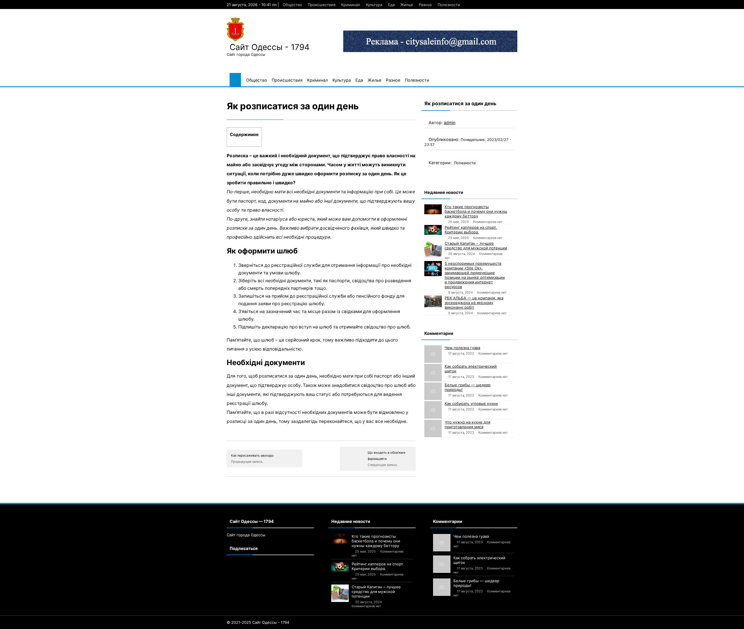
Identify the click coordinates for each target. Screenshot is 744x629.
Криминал (350, 4)
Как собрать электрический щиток (471, 368)
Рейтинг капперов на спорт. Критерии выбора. (471, 229)
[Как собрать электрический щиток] (433, 372)
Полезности (449, 4)
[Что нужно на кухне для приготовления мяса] (433, 428)
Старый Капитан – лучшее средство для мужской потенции (476, 245)
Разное (425, 4)
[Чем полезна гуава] (433, 354)
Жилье (406, 4)
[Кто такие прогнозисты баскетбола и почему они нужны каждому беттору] (433, 209)
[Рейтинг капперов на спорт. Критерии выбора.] (433, 230)
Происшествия (321, 4)
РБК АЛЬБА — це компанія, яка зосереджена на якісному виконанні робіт (474, 303)
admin (449, 122)
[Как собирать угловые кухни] (433, 410)
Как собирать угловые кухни (471, 403)
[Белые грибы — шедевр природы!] (433, 391)
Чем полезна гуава (462, 347)
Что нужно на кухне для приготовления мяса (467, 424)
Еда (391, 4)
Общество (292, 4)
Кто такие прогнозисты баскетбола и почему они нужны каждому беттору (476, 211)
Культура (374, 4)
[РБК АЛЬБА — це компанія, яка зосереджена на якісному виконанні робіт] (433, 301)
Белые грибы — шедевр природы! (468, 387)
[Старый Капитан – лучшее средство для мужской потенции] (433, 249)
